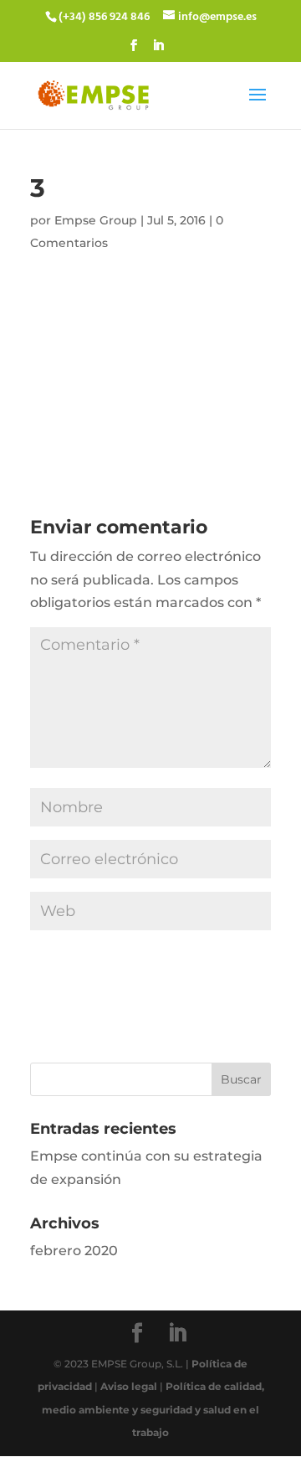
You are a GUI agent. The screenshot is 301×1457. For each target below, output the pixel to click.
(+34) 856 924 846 (104, 17)
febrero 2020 (74, 1251)
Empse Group (95, 220)
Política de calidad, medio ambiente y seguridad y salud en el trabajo (153, 1409)
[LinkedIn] (158, 51)
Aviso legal (128, 1386)
